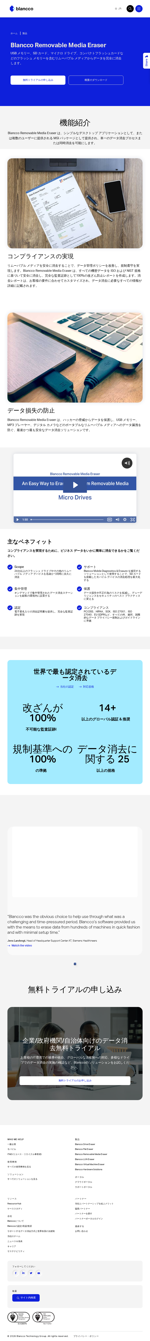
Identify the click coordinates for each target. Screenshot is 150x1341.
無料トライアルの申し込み (38, 80)
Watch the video (22, 945)
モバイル (11, 1149)
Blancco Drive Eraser (85, 1144)
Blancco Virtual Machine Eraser (89, 1164)
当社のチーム (13, 1236)
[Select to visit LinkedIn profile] (23, 1273)
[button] (75, 964)
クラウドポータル (84, 1182)
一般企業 (11, 1144)
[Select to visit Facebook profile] (15, 1273)
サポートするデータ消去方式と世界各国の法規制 (31, 1231)
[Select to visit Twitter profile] (31, 1273)
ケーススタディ (15, 1209)
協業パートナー (82, 1209)
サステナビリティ (16, 1251)
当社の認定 (67, 686)
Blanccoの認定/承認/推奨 (19, 1226)
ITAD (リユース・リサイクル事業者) (24, 1154)
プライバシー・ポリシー (86, 1336)
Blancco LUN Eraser (84, 1159)
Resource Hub (14, 1204)
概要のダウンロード (96, 80)
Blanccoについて (15, 1221)
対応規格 (88, 686)
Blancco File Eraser (84, 1149)
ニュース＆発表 (15, 1241)
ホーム (14, 33)
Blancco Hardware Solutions (88, 1169)
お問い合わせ (81, 1231)
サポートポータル (83, 1187)
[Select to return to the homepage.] (21, 8)
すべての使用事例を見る (19, 1167)
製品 (24, 33)
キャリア (11, 1246)
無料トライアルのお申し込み (75, 1080)
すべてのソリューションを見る (22, 1179)
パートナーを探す (84, 1214)
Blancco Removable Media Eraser (91, 1154)
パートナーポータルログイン (89, 1219)
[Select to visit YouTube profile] (38, 1273)
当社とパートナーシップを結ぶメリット (94, 1204)
